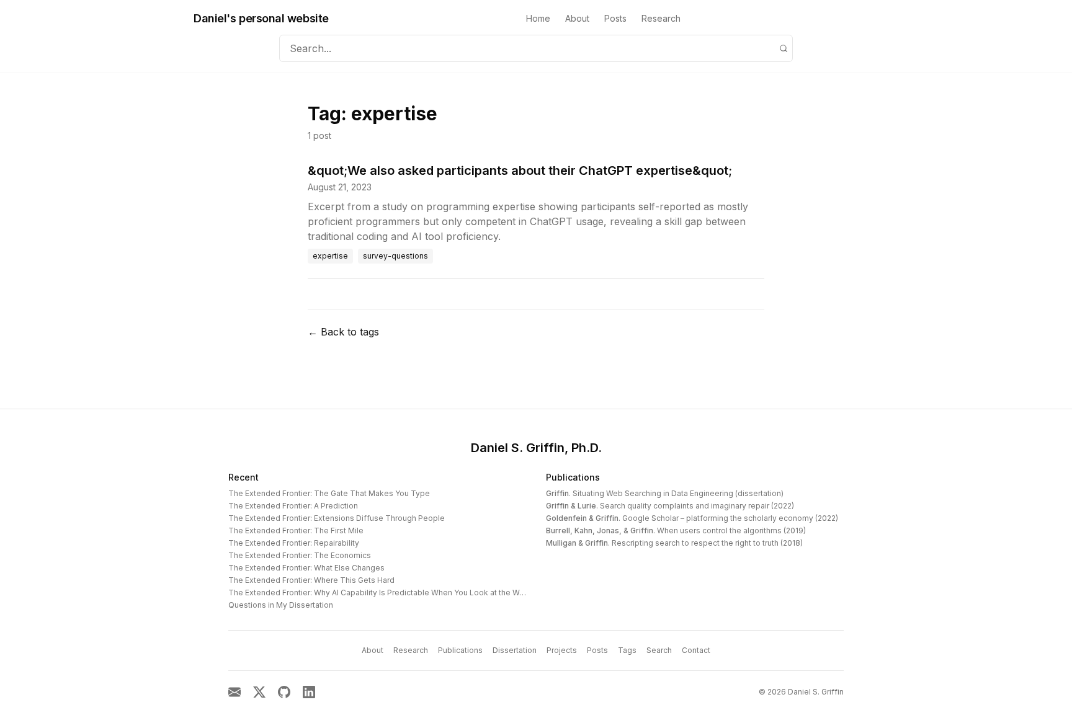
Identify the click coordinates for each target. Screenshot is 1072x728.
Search (659, 650)
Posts (615, 18)
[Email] (234, 692)
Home (538, 18)
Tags (627, 650)
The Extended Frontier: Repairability (293, 543)
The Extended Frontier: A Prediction (293, 505)
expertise (330, 255)
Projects (562, 650)
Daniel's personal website (261, 18)
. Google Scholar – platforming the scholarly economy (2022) (692, 518)
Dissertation (515, 650)
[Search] (783, 48)
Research (661, 18)
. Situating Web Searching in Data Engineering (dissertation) (665, 493)
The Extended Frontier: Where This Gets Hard (311, 580)
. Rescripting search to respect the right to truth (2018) (674, 543)
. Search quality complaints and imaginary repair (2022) (670, 505)
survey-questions (395, 255)
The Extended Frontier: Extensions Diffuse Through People (336, 518)
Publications (573, 477)
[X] (259, 692)
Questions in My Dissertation (280, 605)
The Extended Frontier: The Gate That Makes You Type (329, 493)
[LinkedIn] (309, 692)
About (577, 18)
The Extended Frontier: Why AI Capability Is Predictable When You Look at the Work (379, 592)
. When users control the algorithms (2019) (676, 530)
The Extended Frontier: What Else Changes (306, 567)
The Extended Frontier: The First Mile (296, 530)
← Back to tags (343, 332)
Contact (696, 650)
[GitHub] (284, 692)
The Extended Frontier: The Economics (299, 555)
